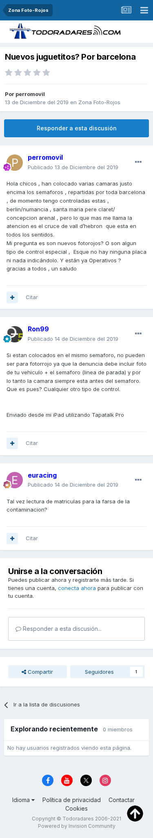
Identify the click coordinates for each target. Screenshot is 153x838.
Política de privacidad (71, 799)
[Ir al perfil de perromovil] (15, 162)
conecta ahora (77, 588)
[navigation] (144, 10)
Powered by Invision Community (76, 826)
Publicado (73, 167)
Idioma (21, 799)
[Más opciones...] (138, 162)
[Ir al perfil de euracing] (15, 480)
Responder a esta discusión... (61, 628)
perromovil (30, 94)
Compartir (39, 671)
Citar (32, 297)
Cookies (76, 808)
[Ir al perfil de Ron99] (15, 334)
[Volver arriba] (135, 812)
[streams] (126, 10)
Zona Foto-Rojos (99, 102)
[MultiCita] (12, 297)
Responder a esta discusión (77, 128)
